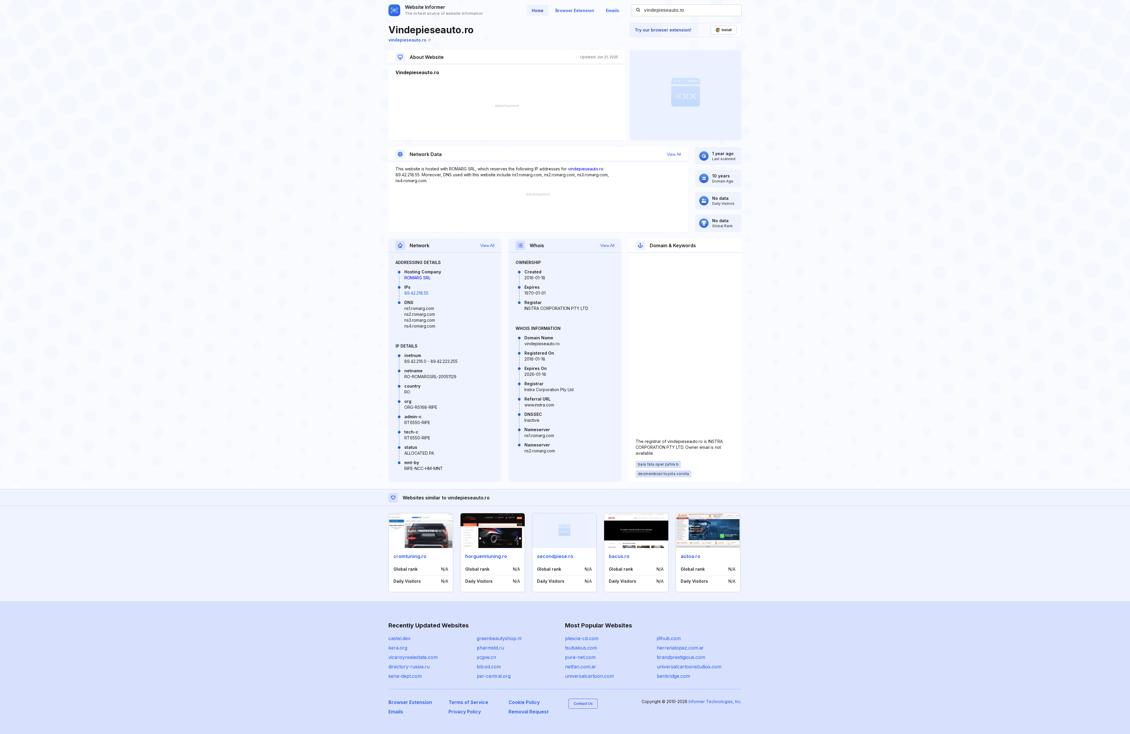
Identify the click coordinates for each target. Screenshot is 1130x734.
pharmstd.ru (490, 648)
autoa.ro (690, 556)
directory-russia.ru (409, 667)
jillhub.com (669, 638)
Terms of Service (468, 702)
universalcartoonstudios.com (689, 667)
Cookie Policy (524, 702)
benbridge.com (673, 676)
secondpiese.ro (555, 556)
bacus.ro (619, 556)
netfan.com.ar (580, 667)
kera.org (397, 648)
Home (538, 10)
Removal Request (528, 712)
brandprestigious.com (681, 657)
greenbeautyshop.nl (499, 638)
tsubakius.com (581, 648)
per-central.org (494, 676)
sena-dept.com (405, 676)
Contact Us (583, 703)
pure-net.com (580, 657)
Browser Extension (574, 10)
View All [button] (674, 154)
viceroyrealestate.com (413, 657)
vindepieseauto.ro (407, 39)
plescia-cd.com (582, 638)
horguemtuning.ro (486, 556)
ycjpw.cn (486, 657)
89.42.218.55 (416, 292)
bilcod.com (489, 667)
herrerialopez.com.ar (680, 648)
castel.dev (399, 638)
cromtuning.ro (409, 556)
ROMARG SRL (417, 277)
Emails (612, 10)
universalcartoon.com (589, 676)
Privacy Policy (464, 712)
